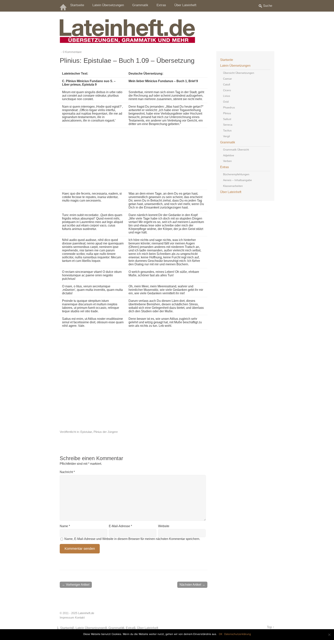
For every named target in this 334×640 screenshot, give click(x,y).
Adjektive (228, 155)
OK (220, 634)
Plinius (227, 113)
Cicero (227, 90)
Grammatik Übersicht (236, 149)
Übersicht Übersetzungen (238, 72)
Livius (226, 95)
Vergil (226, 136)
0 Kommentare (72, 52)
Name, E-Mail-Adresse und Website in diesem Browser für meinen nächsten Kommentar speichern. (132, 538)
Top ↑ (270, 627)
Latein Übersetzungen (108, 5)
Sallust (227, 119)
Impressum (67, 617)
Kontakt (80, 617)
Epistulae (86, 431)
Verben (227, 161)
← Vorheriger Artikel (75, 584)
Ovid (226, 101)
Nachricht (67, 472)
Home (63, 6)
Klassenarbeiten (233, 185)
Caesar (227, 78)
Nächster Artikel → (192, 584)
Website (163, 526)
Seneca (227, 124)
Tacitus (227, 130)
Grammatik (140, 5)
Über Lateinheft (185, 5)
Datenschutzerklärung (237, 634)
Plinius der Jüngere (106, 431)
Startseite (77, 5)
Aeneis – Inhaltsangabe (237, 180)
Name (65, 526)
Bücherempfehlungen (236, 174)
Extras (161, 5)
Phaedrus (229, 107)
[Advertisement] (158, 159)
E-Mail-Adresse (120, 526)
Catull (226, 84)
